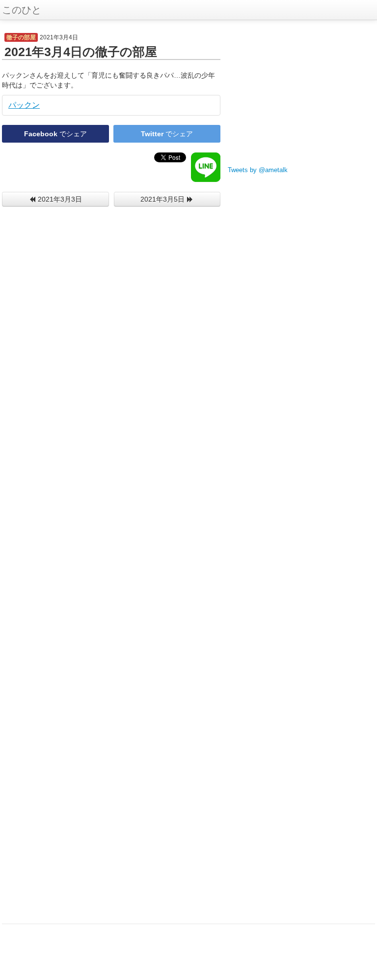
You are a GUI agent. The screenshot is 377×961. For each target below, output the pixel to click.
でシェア (55, 134)
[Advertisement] (301, 93)
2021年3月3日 (59, 199)
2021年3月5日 (163, 199)
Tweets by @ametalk (258, 170)
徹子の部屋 (21, 37)
